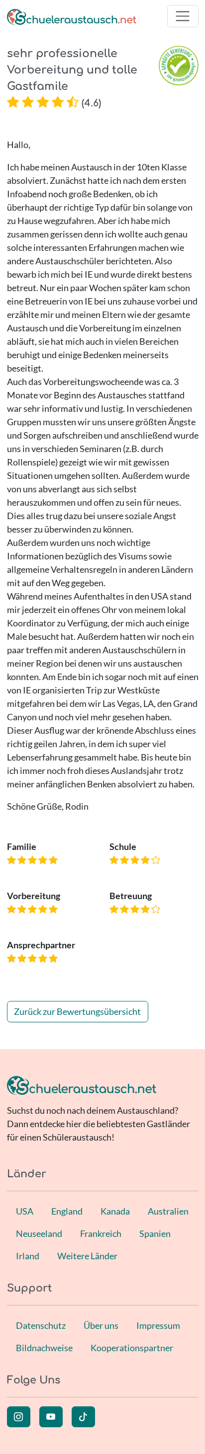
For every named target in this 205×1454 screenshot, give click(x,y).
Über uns (101, 1325)
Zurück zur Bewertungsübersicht (77, 1011)
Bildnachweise (44, 1347)
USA (24, 1211)
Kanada (115, 1211)
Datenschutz (41, 1325)
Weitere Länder (87, 1255)
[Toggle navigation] (183, 16)
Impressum (158, 1325)
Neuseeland (39, 1233)
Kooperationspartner (132, 1347)
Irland (27, 1255)
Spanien (155, 1233)
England (67, 1211)
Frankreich (100, 1233)
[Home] (71, 16)
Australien (168, 1211)
